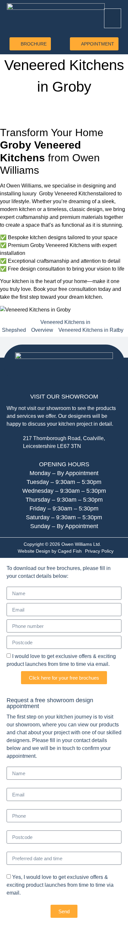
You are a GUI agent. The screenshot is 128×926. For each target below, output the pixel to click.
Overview (42, 330)
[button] (112, 18)
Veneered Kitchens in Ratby (90, 330)
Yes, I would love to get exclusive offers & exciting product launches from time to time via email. (60, 885)
